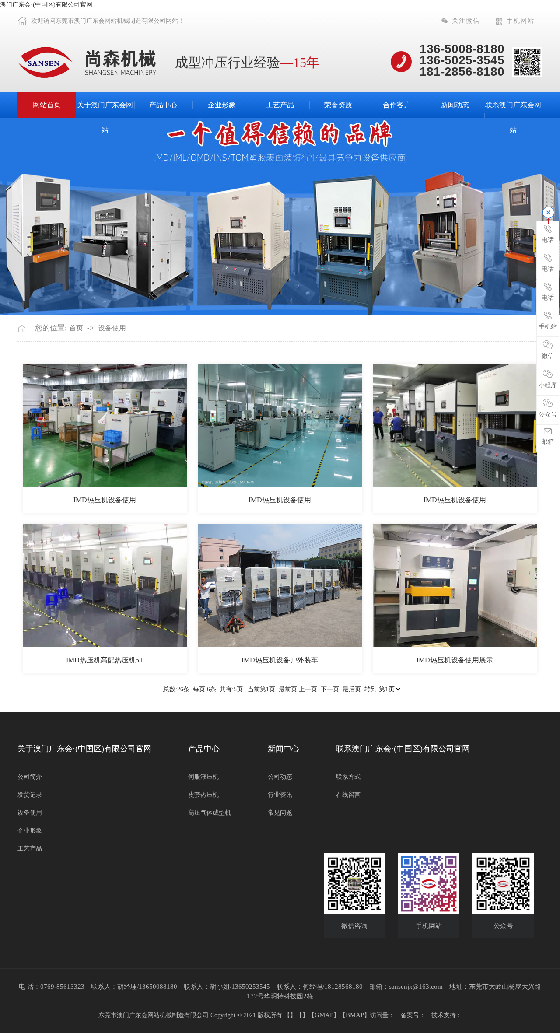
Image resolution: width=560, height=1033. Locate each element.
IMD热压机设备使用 (105, 500)
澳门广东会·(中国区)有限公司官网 (46, 4)
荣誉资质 (338, 105)
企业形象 (222, 105)
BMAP (355, 1015)
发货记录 (30, 794)
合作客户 (397, 105)
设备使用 (112, 328)
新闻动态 (455, 105)
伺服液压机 (203, 777)
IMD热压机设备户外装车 (280, 660)
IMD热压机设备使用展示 (454, 660)
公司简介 (30, 777)
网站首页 (47, 105)
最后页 (352, 689)
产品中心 (163, 105)
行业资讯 (280, 794)
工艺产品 (280, 105)
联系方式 (348, 777)
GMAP (324, 1015)
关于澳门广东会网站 (105, 117)
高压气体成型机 (209, 812)
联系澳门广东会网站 (513, 117)
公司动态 (280, 777)
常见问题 (280, 812)
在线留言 (348, 794)
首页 (76, 328)
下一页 (330, 689)
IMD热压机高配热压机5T (105, 660)
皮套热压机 (203, 794)
